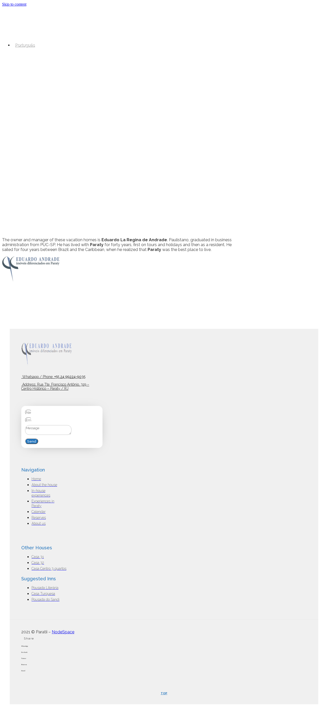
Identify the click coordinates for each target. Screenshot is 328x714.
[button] (164, 648)
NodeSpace (63, 631)
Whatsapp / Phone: (53, 377)
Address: (55, 386)
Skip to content (14, 4)
